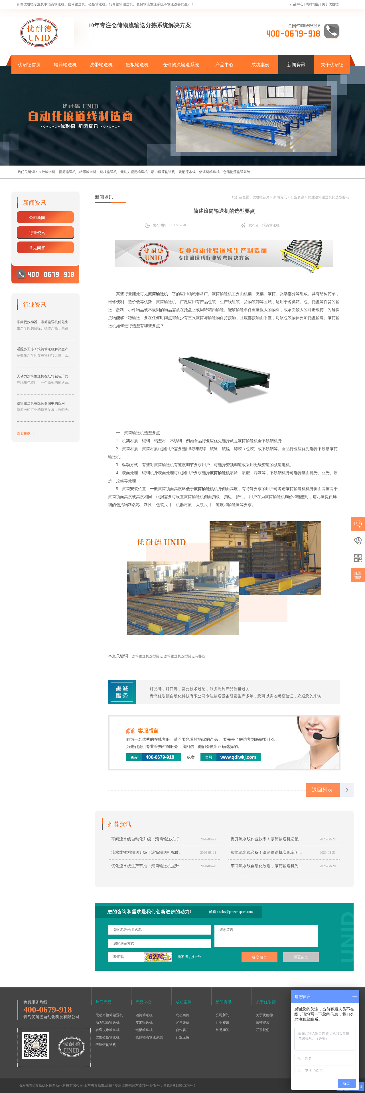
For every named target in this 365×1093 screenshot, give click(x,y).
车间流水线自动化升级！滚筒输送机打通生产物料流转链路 (163, 839)
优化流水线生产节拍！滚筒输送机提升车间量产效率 (157, 866)
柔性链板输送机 (107, 1037)
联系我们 (262, 1030)
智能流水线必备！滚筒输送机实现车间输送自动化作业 (279, 852)
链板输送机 (137, 64)
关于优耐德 (330, 4)
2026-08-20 (208, 866)
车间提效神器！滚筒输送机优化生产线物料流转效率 (56, 322)
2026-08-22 (208, 839)
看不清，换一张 (190, 957)
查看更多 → (26, 433)
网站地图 (312, 4)
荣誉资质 (262, 1022)
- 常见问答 (34, 248)
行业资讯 (297, 197)
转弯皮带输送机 (107, 1030)
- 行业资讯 (34, 233)
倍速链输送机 (209, 172)
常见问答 (222, 1030)
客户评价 (182, 1022)
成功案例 (260, 64)
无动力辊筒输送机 (134, 172)
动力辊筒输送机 (163, 172)
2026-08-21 (208, 853)
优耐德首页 (29, 64)
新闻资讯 (296, 64)
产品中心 (296, 4)
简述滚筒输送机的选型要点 (328, 197)
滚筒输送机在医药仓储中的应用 (41, 403)
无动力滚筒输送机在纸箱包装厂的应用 (46, 376)
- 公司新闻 (34, 218)
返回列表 (322, 790)
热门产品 (103, 1002)
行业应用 (182, 1037)
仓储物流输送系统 (181, 64)
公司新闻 (222, 1015)
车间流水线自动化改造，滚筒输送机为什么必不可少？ (279, 866)
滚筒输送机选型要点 (147, 656)
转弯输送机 (87, 172)
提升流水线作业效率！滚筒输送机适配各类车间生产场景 (280, 839)
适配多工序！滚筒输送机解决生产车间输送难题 (53, 349)
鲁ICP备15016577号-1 (179, 1086)
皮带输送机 (101, 64)
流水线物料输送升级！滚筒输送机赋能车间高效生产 (157, 852)
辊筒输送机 (65, 64)
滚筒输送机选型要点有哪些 (184, 656)
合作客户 (182, 1030)
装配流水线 (187, 172)
